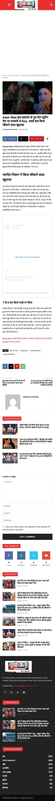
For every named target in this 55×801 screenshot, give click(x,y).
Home (5, 75)
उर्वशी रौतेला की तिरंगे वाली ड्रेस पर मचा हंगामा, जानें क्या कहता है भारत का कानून (34, 426)
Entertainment (14, 75)
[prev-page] (4, 467)
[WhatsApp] (22, 366)
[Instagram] (11, 692)
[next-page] (8, 467)
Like (8, 552)
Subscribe (46, 552)
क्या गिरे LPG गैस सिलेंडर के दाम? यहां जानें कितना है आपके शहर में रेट (33, 581)
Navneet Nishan (9, 354)
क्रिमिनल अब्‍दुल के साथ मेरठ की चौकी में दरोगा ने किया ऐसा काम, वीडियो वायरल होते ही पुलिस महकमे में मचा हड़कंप (34, 620)
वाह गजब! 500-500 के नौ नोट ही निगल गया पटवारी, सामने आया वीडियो (14, 383)
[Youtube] (23, 692)
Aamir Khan (14, 350)
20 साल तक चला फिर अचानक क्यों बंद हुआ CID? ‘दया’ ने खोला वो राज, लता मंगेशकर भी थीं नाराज (36, 456)
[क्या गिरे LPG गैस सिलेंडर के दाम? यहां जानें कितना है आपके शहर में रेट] (9, 584)
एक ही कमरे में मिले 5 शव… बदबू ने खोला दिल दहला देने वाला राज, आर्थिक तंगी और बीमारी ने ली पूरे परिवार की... (34, 607)
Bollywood (24, 350)
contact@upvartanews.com (25, 686)
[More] (47, 138)
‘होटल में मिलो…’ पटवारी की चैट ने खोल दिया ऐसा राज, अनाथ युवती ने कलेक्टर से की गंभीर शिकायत (33, 644)
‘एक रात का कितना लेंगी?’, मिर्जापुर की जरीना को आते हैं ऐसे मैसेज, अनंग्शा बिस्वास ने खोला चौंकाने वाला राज (36, 441)
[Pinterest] (16, 366)
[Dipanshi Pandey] (12, 402)
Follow (21, 552)
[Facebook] (5, 366)
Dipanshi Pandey (11, 129)
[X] (11, 366)
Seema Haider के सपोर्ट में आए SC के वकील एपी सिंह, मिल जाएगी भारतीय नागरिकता (41, 383)
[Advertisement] (27, 42)
